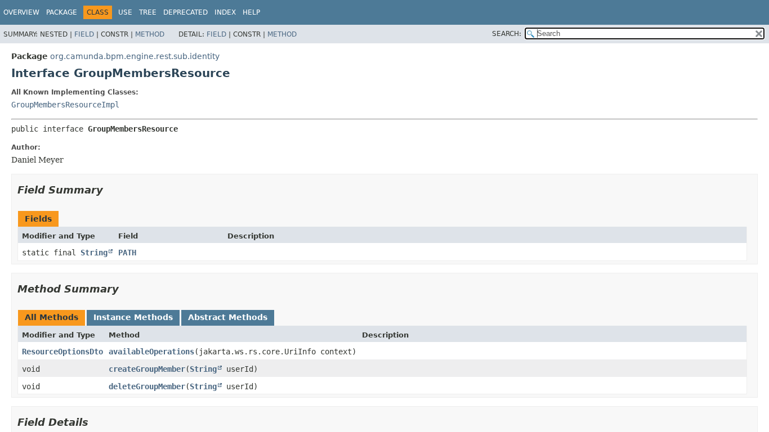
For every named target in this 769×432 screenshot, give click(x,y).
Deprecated (185, 12)
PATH (127, 252)
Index (225, 12)
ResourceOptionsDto (62, 351)
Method (149, 34)
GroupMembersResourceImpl (65, 104)
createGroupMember (147, 369)
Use (125, 12)
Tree (148, 12)
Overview (21, 12)
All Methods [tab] (51, 317)
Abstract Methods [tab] (227, 317)
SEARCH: (506, 34)
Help (251, 12)
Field (84, 34)
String (94, 252)
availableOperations (151, 351)
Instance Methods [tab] (133, 317)
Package (61, 12)
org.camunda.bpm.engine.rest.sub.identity (135, 56)
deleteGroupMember (147, 386)
